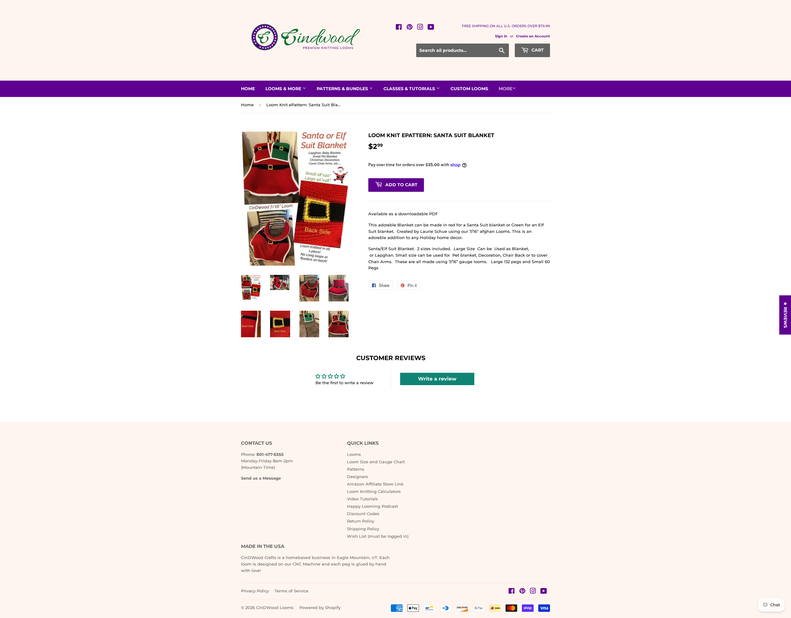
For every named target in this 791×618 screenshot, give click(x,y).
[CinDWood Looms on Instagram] (420, 27)
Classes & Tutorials (409, 88)
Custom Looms (469, 88)
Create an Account (533, 36)
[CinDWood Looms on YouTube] (431, 27)
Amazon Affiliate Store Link (375, 483)
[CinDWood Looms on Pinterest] (409, 27)
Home (248, 88)
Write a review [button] (437, 379)
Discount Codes (363, 513)
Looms (354, 454)
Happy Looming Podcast (372, 506)
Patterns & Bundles (343, 88)
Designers (357, 476)
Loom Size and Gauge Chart (376, 461)
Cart (537, 50)
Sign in (501, 36)
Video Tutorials (362, 498)
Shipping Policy (363, 528)
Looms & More (283, 88)
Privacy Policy (255, 590)
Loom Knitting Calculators (374, 491)
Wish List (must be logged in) (377, 536)
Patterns (355, 469)
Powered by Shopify (320, 607)
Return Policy (360, 521)
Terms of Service (291, 590)
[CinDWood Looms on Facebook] (399, 27)
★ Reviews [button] (785, 315)
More (505, 88)
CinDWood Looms (275, 607)
